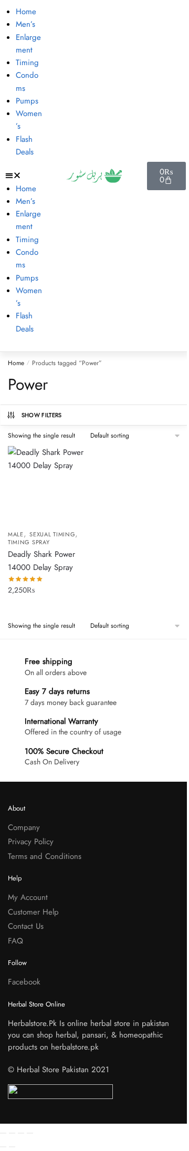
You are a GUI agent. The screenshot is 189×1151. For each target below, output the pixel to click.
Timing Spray (28, 542)
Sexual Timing (52, 534)
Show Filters (42, 415)
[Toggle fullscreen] (12, 1133)
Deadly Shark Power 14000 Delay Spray (41, 560)
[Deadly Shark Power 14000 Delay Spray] (47, 485)
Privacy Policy (31, 841)
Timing (27, 62)
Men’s (25, 24)
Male (16, 534)
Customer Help (33, 912)
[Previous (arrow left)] (3, 1146)
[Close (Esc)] (30, 1133)
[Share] (21, 1133)
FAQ (15, 941)
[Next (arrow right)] (12, 1146)
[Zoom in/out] (3, 1133)
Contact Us (26, 926)
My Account (28, 897)
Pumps (27, 101)
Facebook (24, 982)
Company (24, 827)
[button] (23, 175)
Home (26, 11)
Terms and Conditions (44, 856)
